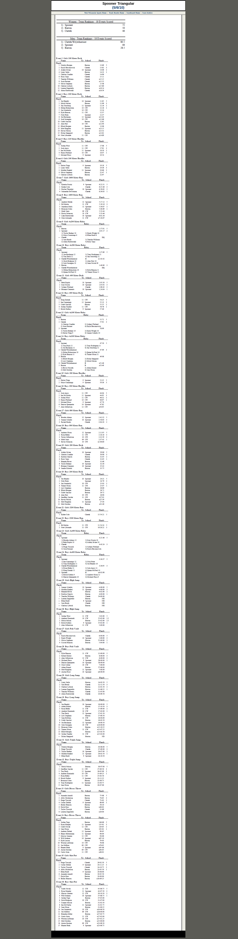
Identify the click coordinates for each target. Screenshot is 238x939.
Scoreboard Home (133, 13)
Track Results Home (116, 13)
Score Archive (147, 13)
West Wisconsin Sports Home (95, 13)
